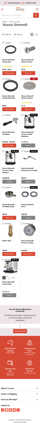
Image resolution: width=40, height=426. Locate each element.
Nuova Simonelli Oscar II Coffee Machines (27, 134)
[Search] (36, 15)
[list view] (36, 34)
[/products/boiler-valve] (10, 230)
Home (5, 22)
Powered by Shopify (20, 422)
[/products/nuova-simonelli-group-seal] (10, 49)
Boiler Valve (6, 241)
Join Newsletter (20, 331)
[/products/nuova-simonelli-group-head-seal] (10, 86)
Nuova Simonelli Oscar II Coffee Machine (8, 170)
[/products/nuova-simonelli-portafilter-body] (10, 194)
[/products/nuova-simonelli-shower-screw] (29, 49)
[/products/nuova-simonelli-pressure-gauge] (29, 230)
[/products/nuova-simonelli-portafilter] (10, 122)
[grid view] (32, 34)
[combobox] (17, 15)
